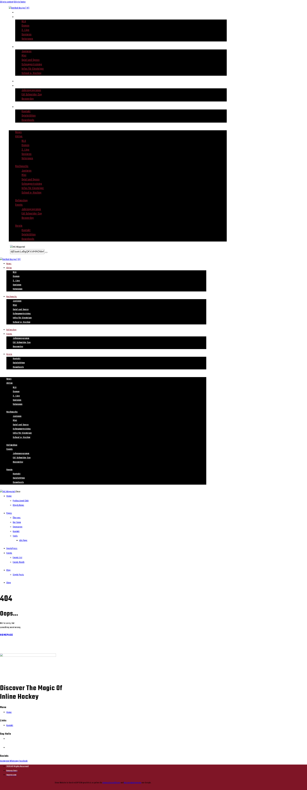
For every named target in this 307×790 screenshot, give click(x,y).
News (18, 12)
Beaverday (28, 99)
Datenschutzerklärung (111, 782)
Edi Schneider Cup (32, 94)
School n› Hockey (32, 73)
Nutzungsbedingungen (132, 782)
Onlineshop (22, 81)
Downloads (28, 120)
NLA (24, 21)
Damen (25, 26)
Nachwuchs (22, 46)
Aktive (19, 16)
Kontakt (26, 111)
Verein (19, 106)
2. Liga (25, 30)
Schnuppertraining (32, 64)
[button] (118, 128)
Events (19, 85)
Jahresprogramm (31, 90)
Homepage (6, 635)
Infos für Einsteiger (33, 69)
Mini (24, 55)
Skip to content (6, 2)
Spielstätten (29, 115)
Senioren (26, 34)
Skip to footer (20, 2)
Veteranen (27, 39)
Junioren (26, 51)
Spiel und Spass (31, 60)
